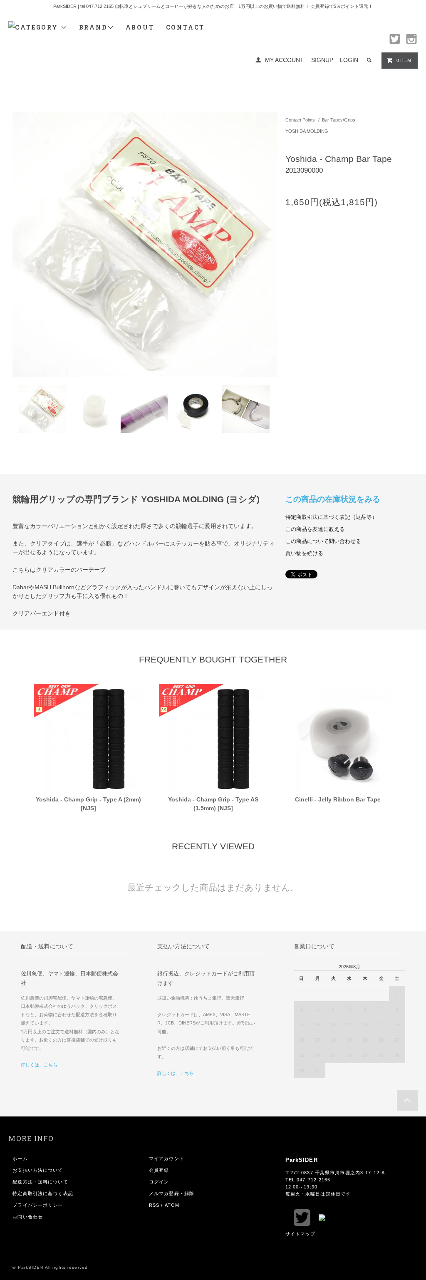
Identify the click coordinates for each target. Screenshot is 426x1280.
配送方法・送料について (40, 1181)
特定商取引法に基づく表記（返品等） (331, 517)
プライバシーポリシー (37, 1205)
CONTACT (185, 27)
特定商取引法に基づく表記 (42, 1193)
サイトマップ (300, 1233)
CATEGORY (37, 27)
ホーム (19, 1158)
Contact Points (300, 119)
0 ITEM (403, 60)
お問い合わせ (27, 1216)
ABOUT (140, 27)
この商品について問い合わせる (323, 541)
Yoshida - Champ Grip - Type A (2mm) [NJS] (88, 803)
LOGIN (349, 60)
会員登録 (159, 1170)
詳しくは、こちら (39, 1064)
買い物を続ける (304, 553)
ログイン (159, 1181)
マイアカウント (166, 1158)
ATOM (172, 1205)
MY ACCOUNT (284, 60)
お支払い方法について (37, 1170)
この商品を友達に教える (315, 529)
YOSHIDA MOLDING (306, 131)
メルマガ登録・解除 (171, 1193)
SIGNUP (322, 60)
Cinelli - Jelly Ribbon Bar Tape (338, 799)
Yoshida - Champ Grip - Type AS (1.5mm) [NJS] (213, 803)
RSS (154, 1205)
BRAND (93, 27)
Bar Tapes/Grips (338, 119)
